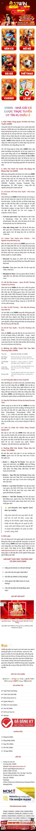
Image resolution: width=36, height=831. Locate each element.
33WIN (3, 649)
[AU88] (18, 823)
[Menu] (2, 3)
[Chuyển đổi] (3, 568)
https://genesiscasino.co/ (9, 550)
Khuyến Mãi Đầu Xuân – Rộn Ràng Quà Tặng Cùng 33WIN (19, 621)
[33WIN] (18, 3)
